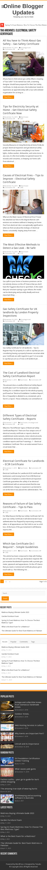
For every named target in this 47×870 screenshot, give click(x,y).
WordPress (19, 864)
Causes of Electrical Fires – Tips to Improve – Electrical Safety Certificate (23, 179)
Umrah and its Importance (27, 744)
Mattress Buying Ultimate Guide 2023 (15, 612)
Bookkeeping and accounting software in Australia (28, 796)
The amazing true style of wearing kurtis (19, 789)
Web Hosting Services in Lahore (29, 725)
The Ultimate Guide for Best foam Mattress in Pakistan (22, 631)
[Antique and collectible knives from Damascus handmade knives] (7, 706)
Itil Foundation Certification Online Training (27, 759)
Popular (13, 642)
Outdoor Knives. (22, 714)
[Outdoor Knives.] (7, 717)
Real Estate (24, 117)
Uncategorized (26, 48)
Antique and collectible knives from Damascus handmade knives (28, 704)
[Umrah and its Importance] (7, 745)
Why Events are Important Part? (29, 733)
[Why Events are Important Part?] (7, 736)
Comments (24, 642)
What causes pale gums (25, 769)
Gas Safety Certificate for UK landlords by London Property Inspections (20, 312)
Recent (4, 642)
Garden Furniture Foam (10, 616)
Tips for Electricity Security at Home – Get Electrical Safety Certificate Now (21, 110)
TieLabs (38, 864)
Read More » (8, 97)
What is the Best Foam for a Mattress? (16, 627)
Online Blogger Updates (23, 9)
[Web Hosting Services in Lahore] (7, 727)
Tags (33, 642)
